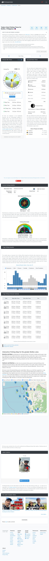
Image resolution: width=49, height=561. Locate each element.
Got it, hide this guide (42, 51)
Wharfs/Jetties (26, 380)
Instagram (28, 535)
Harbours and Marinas (17, 380)
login (6, 521)
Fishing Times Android (20, 536)
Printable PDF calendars (8, 346)
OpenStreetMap (40, 412)
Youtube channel (12, 487)
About (3, 551)
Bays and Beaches (7, 380)
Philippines (9, 5)
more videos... (44, 514)
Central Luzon (14, 5)
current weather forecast (7, 129)
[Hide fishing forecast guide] (46, 32)
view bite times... (18, 41)
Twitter (27, 538)
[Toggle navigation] (46, 2)
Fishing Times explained (34, 534)
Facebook (28, 534)
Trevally (24, 455)
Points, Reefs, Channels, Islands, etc (37, 380)
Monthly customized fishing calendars (11, 345)
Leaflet (35, 412)
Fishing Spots (3, 5)
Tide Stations (12, 535)
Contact (4, 550)
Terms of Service (5, 553)
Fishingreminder (8, 2)
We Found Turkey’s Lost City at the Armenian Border (36, 510)
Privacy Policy (5, 554)
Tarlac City (27, 34)
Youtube (27, 537)
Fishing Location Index (34, 541)
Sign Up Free (12, 96)
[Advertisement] (24, 16)
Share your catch (25, 480)
